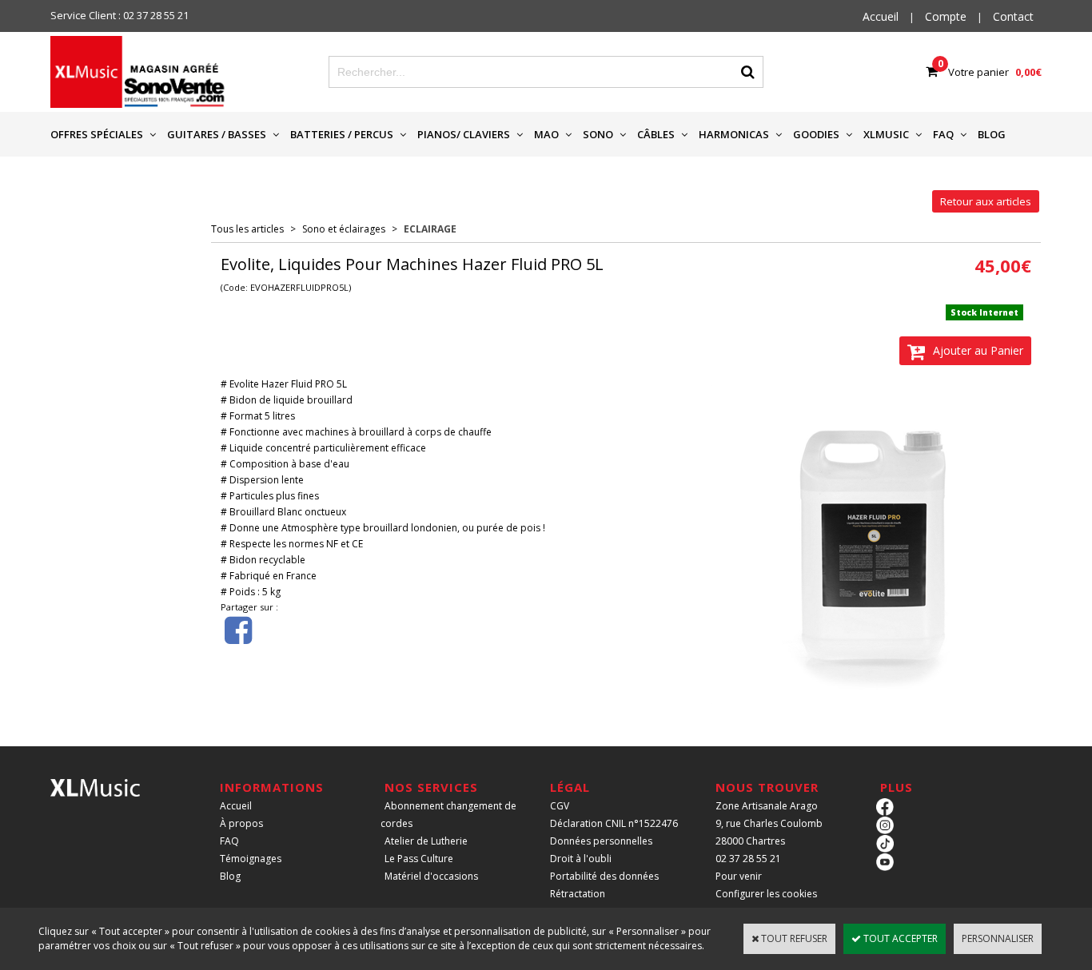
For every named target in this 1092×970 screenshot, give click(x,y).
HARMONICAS (734, 134)
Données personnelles (601, 841)
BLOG (992, 134)
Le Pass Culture (419, 858)
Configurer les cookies (766, 893)
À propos (241, 823)
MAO (546, 134)
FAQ (943, 134)
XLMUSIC (886, 134)
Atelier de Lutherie (426, 841)
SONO (598, 134)
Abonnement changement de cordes (448, 814)
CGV (559, 806)
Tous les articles (247, 229)
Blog (230, 876)
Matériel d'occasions (431, 876)
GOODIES (816, 134)
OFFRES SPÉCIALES (96, 134)
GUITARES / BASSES (216, 134)
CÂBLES (656, 134)
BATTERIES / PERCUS (341, 134)
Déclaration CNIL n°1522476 (614, 823)
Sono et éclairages (343, 229)
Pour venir (738, 876)
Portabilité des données (604, 876)
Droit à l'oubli (581, 858)
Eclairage (430, 229)
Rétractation (577, 893)
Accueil (236, 806)
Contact (1013, 16)
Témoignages (250, 858)
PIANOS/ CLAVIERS (463, 134)
